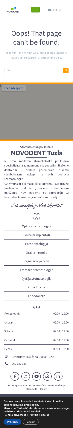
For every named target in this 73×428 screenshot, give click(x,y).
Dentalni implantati (36, 235)
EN (55, 10)
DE (60, 10)
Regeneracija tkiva (36, 261)
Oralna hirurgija (36, 252)
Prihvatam (12, 421)
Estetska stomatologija (36, 270)
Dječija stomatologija (36, 278)
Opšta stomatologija (36, 226)
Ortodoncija (36, 287)
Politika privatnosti (15, 415)
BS (50, 10)
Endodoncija (36, 296)
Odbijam (31, 421)
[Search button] (66, 70)
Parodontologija (36, 244)
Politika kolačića (39, 415)
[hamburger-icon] (35, 9)
